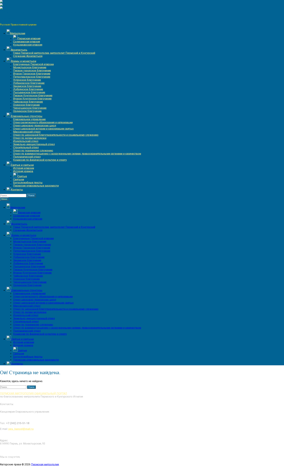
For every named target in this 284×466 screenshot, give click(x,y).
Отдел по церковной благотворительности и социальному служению (55, 134)
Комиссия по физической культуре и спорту (40, 159)
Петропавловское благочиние (31, 76)
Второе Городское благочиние (31, 73)
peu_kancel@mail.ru (21, 429)
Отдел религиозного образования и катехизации (43, 122)
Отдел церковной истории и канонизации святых (43, 128)
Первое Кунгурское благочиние (32, 95)
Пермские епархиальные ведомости (36, 185)
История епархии (23, 168)
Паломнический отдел (27, 156)
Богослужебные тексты (28, 182)
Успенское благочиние (27, 79)
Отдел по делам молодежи (29, 138)
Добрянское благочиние (28, 89)
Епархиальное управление (29, 119)
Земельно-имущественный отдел (34, 144)
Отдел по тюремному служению (33, 150)
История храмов (23, 171)
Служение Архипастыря (27, 56)
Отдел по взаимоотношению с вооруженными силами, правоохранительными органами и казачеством (77, 153)
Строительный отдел (26, 147)
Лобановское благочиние (29, 83)
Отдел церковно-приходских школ (34, 125)
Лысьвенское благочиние (29, 92)
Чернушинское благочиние (30, 108)
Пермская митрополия (45, 464)
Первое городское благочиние (32, 70)
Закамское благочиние (27, 86)
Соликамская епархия (26, 41)
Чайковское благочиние (28, 101)
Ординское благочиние (27, 111)
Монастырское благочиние (29, 67)
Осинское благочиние (26, 104)
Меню (4, 199)
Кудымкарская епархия (27, 44)
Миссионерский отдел (26, 131)
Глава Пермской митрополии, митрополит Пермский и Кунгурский (54, 53)
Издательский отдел (25, 141)
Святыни (18, 179)
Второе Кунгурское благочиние (32, 98)
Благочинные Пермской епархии (33, 64)
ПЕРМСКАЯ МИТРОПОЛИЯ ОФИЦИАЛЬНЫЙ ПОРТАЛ (33, 393)
